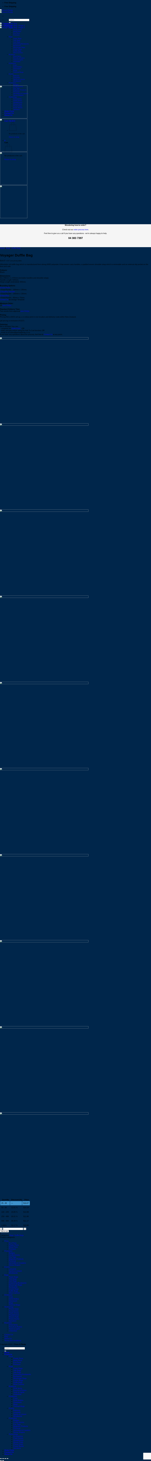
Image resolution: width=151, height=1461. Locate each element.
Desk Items (13, 1325)
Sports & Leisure (15, 1271)
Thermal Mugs (14, 1305)
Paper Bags (13, 1277)
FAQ (6, 1337)
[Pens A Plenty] (6, 11)
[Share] (5, 1458)
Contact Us (48, 334)
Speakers (12, 1321)
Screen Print (5, 288)
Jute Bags (13, 1281)
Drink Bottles (14, 1299)
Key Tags (12, 1257)
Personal (12, 1261)
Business (8, 1323)
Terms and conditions (12, 1341)
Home (2, 248)
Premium (12, 1249)
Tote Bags (13, 1279)
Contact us (4, 300)
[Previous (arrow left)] (1, 1460)
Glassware (13, 1301)
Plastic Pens (14, 1245)
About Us (8, 1339)
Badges (12, 1253)
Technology (8, 1307)
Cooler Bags (14, 1289)
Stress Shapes (14, 1265)
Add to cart (4, 1231)
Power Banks (14, 1319)
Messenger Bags (15, 1285)
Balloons (16, 1410)
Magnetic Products (16, 1259)
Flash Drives (14, 1313)
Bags (8, 248)
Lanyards (12, 1269)
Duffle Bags (16, 248)
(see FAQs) (6, 305)
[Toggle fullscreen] (3, 1458)
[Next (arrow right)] (3, 1460)
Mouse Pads (14, 1317)
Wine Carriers (14, 1293)
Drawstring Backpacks (17, 1283)
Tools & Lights (14, 1329)
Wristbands (13, 1273)
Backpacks (13, 1287)
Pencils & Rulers (15, 1327)
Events (7, 1267)
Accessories (13, 1311)
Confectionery (14, 1255)
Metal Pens (13, 1247)
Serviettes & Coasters (17, 1263)
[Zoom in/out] (1, 1458)
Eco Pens (12, 1243)
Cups (11, 1297)
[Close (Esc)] (7, 1458)
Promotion (8, 1251)
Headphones (14, 1315)
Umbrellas (13, 1331)
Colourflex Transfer (7, 292)
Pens (6, 1241)
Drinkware (8, 1295)
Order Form (15, 328)
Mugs (11, 1303)
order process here (81, 230)
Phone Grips (14, 1309)
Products (8, 1354)
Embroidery (4, 296)
